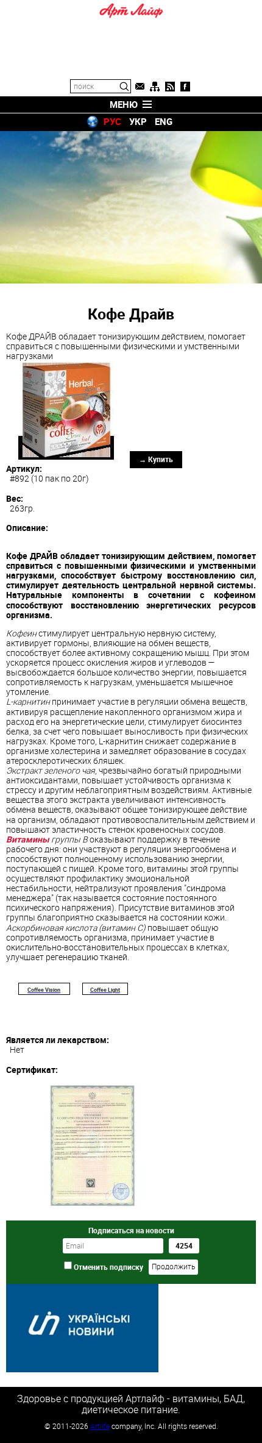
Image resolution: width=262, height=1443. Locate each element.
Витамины (27, 839)
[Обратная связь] (139, 86)
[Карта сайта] (155, 86)
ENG (163, 121)
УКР (138, 121)
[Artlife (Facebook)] (185, 86)
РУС (112, 121)
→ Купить (156, 459)
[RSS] (170, 86)
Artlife (100, 1426)
